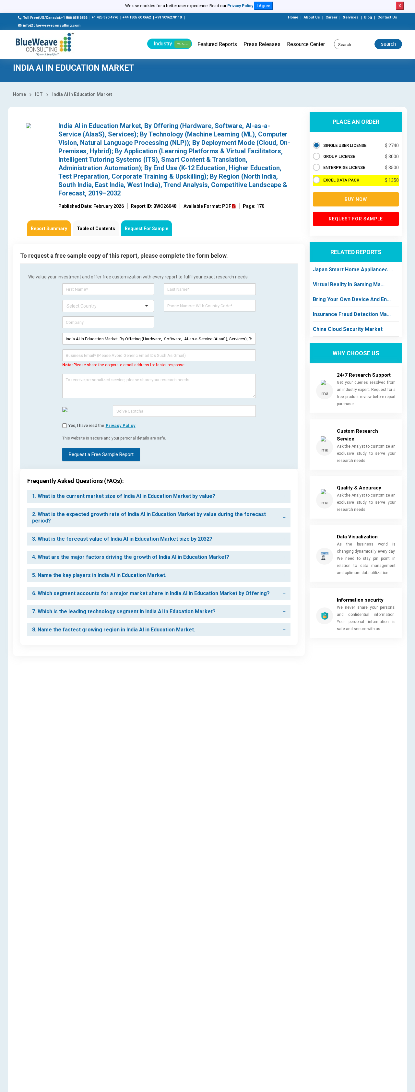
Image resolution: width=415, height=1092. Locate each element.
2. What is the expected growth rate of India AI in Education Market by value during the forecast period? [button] (149, 517)
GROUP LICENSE (339, 156)
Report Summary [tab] (49, 228)
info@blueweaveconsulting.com (51, 25)
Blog (368, 17)
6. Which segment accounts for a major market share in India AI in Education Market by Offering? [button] (151, 593)
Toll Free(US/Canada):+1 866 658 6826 (55, 18)
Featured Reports (217, 44)
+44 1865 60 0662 (137, 17)
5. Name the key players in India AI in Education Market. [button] (99, 575)
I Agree (263, 5)
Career (331, 17)
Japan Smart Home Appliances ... (353, 269)
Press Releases (261, 44)
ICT (39, 94)
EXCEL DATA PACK (341, 180)
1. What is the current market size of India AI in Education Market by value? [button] (123, 496)
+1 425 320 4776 (105, 17)
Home (293, 17)
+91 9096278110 (168, 17)
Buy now (356, 199)
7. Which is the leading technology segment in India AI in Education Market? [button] (124, 611)
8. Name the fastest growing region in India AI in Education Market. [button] (113, 630)
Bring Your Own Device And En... (352, 299)
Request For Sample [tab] (146, 228)
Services (351, 17)
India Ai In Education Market (82, 94)
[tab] (158, 496)
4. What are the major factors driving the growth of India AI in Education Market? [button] (130, 557)
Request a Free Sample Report (101, 454)
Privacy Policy (240, 6)
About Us (312, 17)
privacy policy (121, 425)
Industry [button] (171, 44)
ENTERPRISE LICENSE (344, 167)
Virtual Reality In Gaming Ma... (349, 284)
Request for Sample (356, 218)
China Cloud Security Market (348, 329)
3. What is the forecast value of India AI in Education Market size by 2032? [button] (122, 539)
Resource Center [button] (306, 44)
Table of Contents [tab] (96, 228)
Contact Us (387, 17)
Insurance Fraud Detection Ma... (352, 314)
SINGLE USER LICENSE (344, 145)
